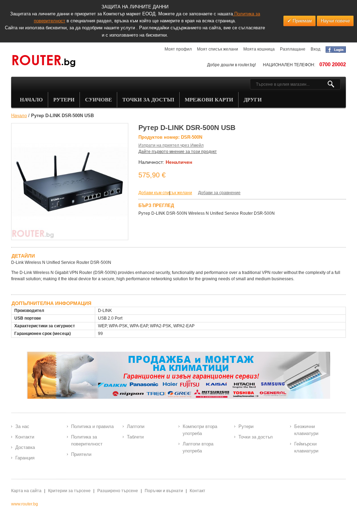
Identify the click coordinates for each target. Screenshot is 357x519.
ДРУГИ (253, 99)
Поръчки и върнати (164, 490)
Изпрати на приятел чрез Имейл (171, 145)
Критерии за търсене (69, 490)
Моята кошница (259, 49)
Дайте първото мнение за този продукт (177, 151)
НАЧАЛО (31, 99)
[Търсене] (333, 84)
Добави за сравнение (219, 192)
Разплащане (292, 49)
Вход (315, 49)
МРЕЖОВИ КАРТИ (209, 99)
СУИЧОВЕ (98, 99)
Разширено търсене (117, 490)
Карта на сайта (26, 490)
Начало (19, 115)
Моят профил (178, 49)
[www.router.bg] (43, 61)
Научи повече (335, 20)
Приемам (301, 20)
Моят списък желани (217, 49)
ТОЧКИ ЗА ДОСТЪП (148, 99)
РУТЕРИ (64, 99)
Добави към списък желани (165, 192)
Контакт (197, 490)
